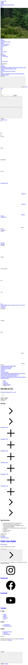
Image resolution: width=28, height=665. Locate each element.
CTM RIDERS (6, 624)
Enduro (2, 41)
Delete (15, 95)
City (1, 6)
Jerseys (2, 71)
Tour (2, 7)
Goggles (2, 68)
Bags (12, 68)
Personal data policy (7, 631)
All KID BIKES (4, 305)
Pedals (17, 73)
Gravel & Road (4, 45)
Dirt (1, 48)
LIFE (7, 183)
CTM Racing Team (7, 626)
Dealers (5, 616)
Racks (14, 73)
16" (1, 60)
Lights (5, 68)
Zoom (2, 398)
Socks (7, 71)
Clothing (2, 70)
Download (5, 617)
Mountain (3, 40)
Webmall (10, 640)
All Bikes (3, 244)
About (4, 614)
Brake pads (10, 73)
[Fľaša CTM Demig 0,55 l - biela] (8, 392)
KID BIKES (3, 55)
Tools (25, 67)
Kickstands (6, 74)
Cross (4, 44)
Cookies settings (6, 634)
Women (2, 43)
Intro (4, 380)
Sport (9, 41)
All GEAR (3, 307)
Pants (5, 71)
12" (1, 62)
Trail (5, 41)
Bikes (2, 39)
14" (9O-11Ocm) (4, 61)
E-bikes (2, 2)
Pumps (21, 67)
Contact (2, 215)
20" (1, 59)
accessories (3, 66)
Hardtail (9, 4)
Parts (2, 72)
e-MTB (2, 3)
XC (7, 41)
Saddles (2, 74)
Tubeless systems (4, 73)
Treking (7, 44)
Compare (6, 663)
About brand (3, 217)
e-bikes (2, 119)
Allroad (12, 4)
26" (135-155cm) (4, 56)
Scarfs (14, 71)
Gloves (10, 71)
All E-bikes (3, 230)
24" (1, 57)
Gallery (6, 398)
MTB (2, 44)
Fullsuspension (4, 4)
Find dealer (3, 183)
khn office (21, 638)
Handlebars (21, 73)
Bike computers (9, 67)
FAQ (4, 619)
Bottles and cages (16, 67)
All (1, 366)
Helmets (9, 68)
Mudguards (3, 67)
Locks (15, 68)
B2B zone (5, 633)
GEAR (2, 65)
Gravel (2, 46)
